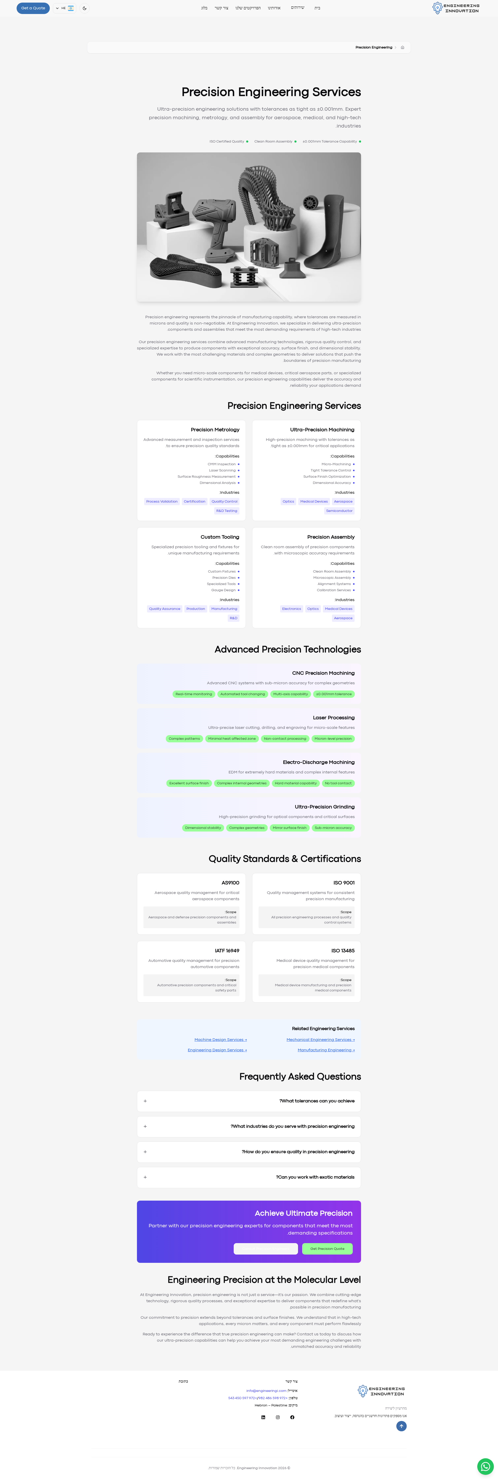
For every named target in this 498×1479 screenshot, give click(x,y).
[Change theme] (84, 8)
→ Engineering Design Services (217, 1050)
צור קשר (221, 8)
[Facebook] (292, 1417)
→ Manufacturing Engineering (326, 1050)
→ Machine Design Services (221, 1040)
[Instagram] (278, 1417)
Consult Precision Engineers (265, 1248)
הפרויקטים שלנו (248, 8)
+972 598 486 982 (273, 1398)
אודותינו (274, 8)
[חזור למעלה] (401, 1426)
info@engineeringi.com (266, 1390)
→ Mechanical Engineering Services (321, 1040)
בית (317, 8)
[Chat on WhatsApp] (485, 1466)
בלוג (204, 8)
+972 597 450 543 (242, 1398)
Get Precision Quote (327, 1248)
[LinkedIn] (263, 1417)
